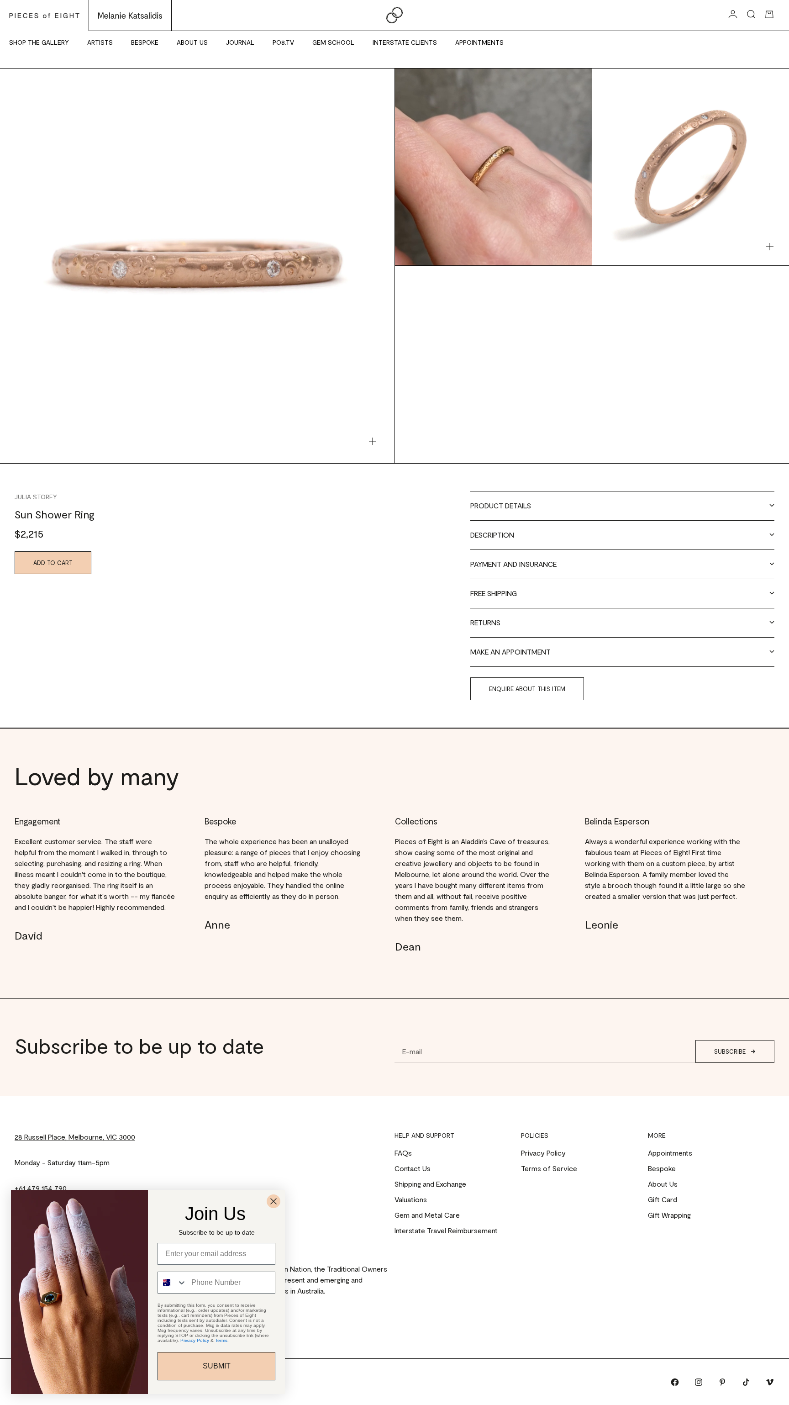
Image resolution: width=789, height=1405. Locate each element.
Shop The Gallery (39, 42)
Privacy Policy (543, 1152)
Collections (416, 821)
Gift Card (662, 1199)
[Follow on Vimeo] (769, 1382)
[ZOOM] (372, 441)
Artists (100, 42)
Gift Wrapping (669, 1214)
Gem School (333, 42)
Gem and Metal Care (427, 1214)
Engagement (37, 821)
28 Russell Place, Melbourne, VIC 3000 (75, 1136)
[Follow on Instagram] (698, 1382)
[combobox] (172, 1282)
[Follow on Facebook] (674, 1382)
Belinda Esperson (617, 821)
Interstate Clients (405, 42)
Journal (240, 42)
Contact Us (412, 1168)
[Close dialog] (273, 1201)
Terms (221, 1340)
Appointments (479, 42)
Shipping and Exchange (430, 1183)
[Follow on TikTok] (746, 1382)
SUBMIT (217, 1366)
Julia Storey (36, 497)
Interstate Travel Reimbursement (446, 1230)
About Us (192, 42)
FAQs (403, 1152)
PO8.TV (283, 42)
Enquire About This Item (527, 688)
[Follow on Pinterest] (722, 1382)
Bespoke (144, 42)
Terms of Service (549, 1168)
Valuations (410, 1199)
